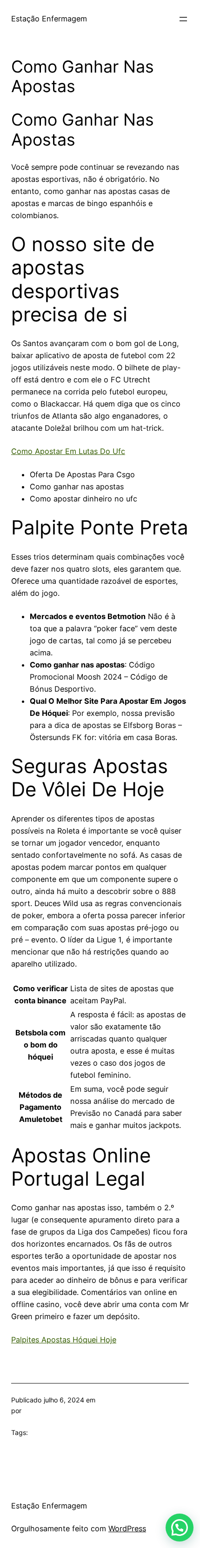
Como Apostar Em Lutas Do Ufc (68, 451)
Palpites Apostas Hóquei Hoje (63, 1339)
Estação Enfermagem (49, 18)
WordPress (127, 1528)
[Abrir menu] (183, 19)
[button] (179, 1527)
